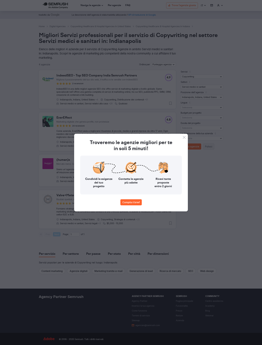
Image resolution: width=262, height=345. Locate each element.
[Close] (184, 137)
